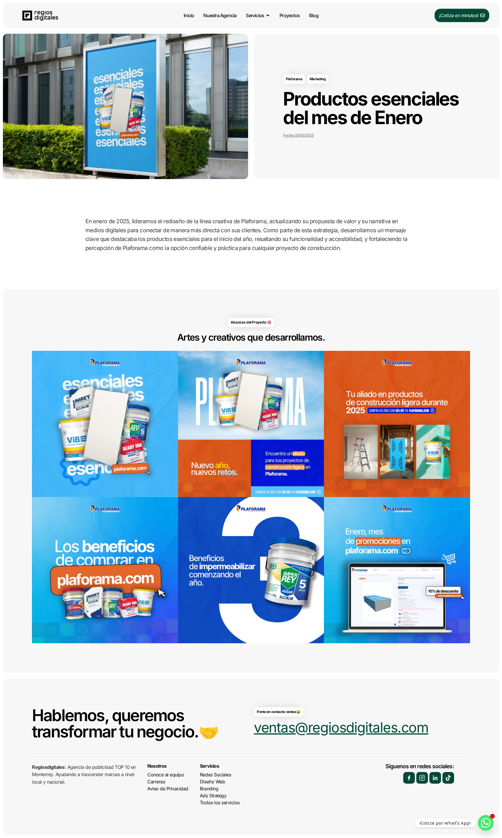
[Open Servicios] (268, 15)
